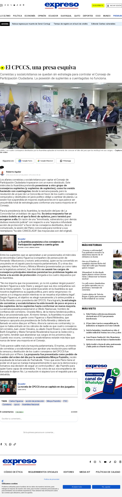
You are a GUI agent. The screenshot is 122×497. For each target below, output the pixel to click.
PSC (65, 401)
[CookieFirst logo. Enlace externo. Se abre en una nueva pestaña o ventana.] (3, 481)
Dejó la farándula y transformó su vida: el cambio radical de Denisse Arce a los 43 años (103, 331)
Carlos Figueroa (16, 401)
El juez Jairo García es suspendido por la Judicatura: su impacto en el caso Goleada (102, 324)
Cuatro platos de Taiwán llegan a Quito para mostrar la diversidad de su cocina (94, 296)
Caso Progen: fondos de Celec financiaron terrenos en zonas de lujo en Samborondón (103, 338)
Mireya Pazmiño (54, 401)
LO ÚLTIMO (5, 16)
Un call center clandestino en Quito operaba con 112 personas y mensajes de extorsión (93, 286)
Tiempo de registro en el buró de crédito (71, 24)
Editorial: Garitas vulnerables (103, 24)
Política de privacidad (51, 479)
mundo (107, 16)
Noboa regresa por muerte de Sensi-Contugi (31, 24)
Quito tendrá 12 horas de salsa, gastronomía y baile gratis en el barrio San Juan (103, 345)
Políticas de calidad (108, 472)
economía (30, 16)
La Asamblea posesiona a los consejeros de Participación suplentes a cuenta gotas (41, 243)
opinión (42, 16)
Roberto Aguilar (13, 172)
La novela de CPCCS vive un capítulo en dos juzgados (46, 386)
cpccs (16, 404)
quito (77, 16)
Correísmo (7, 404)
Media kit (85, 472)
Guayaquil (66, 16)
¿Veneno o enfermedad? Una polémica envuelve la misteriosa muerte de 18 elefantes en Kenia (93, 253)
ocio (98, 16)
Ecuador (53, 16)
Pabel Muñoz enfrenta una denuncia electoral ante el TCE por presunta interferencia (101, 316)
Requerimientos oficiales (43, 472)
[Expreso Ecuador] (20, 464)
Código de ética (13, 472)
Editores (69, 472)
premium (117, 16)
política (17, 16)
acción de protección (35, 401)
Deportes (88, 16)
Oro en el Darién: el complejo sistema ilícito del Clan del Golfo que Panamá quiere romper (94, 264)
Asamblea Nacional (30, 404)
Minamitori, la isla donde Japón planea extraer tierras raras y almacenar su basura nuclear (94, 275)
